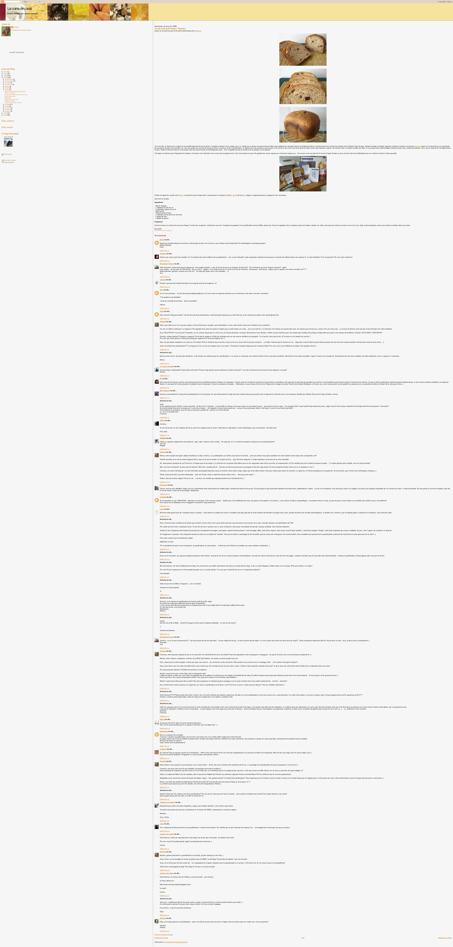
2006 (5, 115)
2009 (5, 75)
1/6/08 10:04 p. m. (165, 449)
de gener (7, 111)
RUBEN (163, 438)
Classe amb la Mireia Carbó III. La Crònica (16, 94)
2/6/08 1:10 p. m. (164, 595)
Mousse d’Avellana (10, 93)
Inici (303, 938)
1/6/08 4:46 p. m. (164, 349)
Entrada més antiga (444, 938)
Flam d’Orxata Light (10, 96)
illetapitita (164, 731)
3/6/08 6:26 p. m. (164, 799)
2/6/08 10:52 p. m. (165, 728)
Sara (161, 290)
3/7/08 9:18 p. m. (164, 931)
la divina (163, 749)
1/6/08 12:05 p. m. (165, 276)
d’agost (7, 86)
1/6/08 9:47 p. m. (164, 435)
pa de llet (234, 195)
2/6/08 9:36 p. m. (164, 716)
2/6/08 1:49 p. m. (164, 614)
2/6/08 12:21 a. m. (165, 506)
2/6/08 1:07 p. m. (164, 577)
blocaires (417, 146)
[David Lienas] (7, 154)
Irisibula (163, 254)
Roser (181, 195)
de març (7, 107)
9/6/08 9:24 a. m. (164, 915)
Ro (161, 379)
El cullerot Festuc (167, 264)
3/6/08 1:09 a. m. (164, 746)
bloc (244, 195)
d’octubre (8, 82)
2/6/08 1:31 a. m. (164, 516)
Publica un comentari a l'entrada (164, 934)
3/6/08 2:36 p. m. (164, 787)
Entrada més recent (161, 938)
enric (162, 509)
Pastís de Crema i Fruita (11, 99)
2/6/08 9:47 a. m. (164, 549)
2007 (5, 113)
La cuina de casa (19, 8)
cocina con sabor (167, 834)
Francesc (163, 485)
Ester (162, 240)
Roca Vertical (8, 137)
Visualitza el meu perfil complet (21, 30)
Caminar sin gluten (167, 802)
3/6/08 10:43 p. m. (165, 831)
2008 (5, 77)
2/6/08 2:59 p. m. (164, 648)
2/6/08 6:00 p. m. (164, 688)
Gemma (198, 31)
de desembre (9, 79)
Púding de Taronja (10, 101)
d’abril (7, 106)
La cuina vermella (167, 366)
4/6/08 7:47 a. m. (164, 849)
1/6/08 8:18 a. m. (164, 250)
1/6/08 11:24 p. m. (165, 494)
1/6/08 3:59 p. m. (164, 318)
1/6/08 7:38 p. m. (164, 387)
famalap (163, 497)
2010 (5, 73)
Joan (162, 824)
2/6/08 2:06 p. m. (164, 634)
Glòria (162, 420)
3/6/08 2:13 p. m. (164, 758)
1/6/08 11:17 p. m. (165, 482)
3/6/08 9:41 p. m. (164, 821)
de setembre (9, 84)
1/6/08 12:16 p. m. (165, 287)
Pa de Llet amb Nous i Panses (13, 102)
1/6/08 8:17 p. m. (164, 398)
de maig (7, 104)
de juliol (7, 88)
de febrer (8, 109)
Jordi (162, 311)
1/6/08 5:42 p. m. (164, 363)
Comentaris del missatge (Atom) (176, 942)
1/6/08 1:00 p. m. (164, 308)
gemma (163, 280)
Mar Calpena (165, 391)
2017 (5, 72)
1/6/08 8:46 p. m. (164, 417)
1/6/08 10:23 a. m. (165, 261)
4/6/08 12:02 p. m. (165, 870)
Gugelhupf (7, 97)
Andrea (163, 918)
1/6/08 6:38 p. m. (164, 375)
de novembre (9, 81)
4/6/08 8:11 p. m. (164, 895)
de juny (7, 89)
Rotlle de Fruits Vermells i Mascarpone (15, 91)
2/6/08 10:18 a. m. (165, 559)
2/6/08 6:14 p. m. (164, 700)
